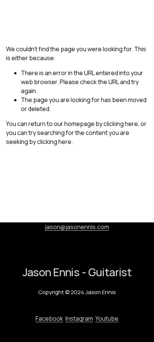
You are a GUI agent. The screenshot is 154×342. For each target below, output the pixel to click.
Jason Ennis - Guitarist (39, 16)
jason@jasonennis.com (77, 227)
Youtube (106, 318)
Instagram (79, 318)
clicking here (121, 124)
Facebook (49, 318)
